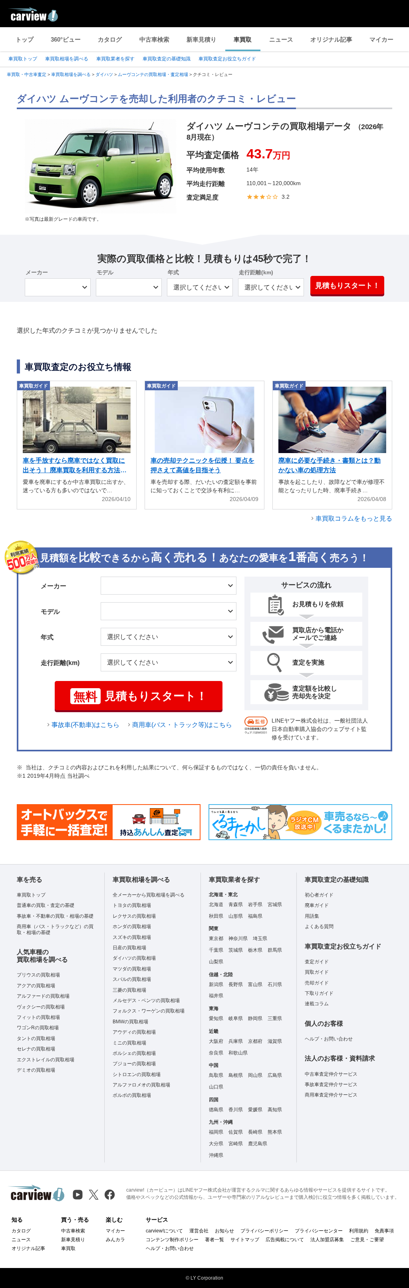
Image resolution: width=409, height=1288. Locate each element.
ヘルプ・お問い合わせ (329, 1039)
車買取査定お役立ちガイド (227, 59)
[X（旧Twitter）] (93, 1194)
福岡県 (216, 1132)
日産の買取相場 (129, 948)
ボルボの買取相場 (132, 1095)
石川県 (275, 984)
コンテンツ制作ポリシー (172, 1239)
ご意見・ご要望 (367, 1239)
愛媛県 (255, 1109)
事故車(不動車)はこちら (85, 724)
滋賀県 (275, 1041)
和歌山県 (238, 1053)
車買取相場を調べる (66, 59)
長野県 (235, 984)
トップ (25, 39)
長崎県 (255, 1132)
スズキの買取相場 (132, 937)
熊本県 (275, 1132)
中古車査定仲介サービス (331, 1074)
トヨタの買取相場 (132, 905)
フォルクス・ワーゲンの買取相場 (149, 1011)
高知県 (275, 1109)
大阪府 (216, 1041)
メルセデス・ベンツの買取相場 (146, 1000)
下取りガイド (319, 993)
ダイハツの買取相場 (134, 958)
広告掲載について (285, 1239)
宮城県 (275, 904)
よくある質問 (319, 926)
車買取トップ (22, 59)
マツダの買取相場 (132, 969)
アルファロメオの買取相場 (141, 1085)
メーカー (37, 272)
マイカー (381, 39)
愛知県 (216, 1018)
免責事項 (384, 1231)
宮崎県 (235, 1143)
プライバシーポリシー (264, 1231)
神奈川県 (238, 938)
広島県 (275, 1075)
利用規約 (358, 1231)
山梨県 (216, 962)
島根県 (235, 1075)
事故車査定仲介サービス (331, 1084)
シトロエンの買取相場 (137, 1074)
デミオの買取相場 (36, 1070)
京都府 (255, 1041)
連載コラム (317, 1003)
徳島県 (216, 1109)
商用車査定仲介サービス (331, 1095)
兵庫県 (235, 1041)
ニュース (281, 39)
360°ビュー (66, 39)
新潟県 (216, 984)
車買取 (243, 39)
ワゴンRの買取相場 (38, 1027)
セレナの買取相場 (36, 1049)
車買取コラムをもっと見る (354, 518)
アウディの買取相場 (134, 1032)
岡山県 (255, 1075)
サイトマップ (244, 1239)
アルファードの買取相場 (43, 996)
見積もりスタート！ (347, 286)
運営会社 (198, 1231)
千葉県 (216, 950)
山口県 (216, 1087)
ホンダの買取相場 (132, 926)
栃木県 (255, 950)
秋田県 (216, 916)
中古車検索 (154, 39)
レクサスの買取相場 (134, 916)
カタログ (110, 39)
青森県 (235, 904)
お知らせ (224, 1231)
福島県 (255, 916)
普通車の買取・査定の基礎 (45, 905)
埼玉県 (260, 938)
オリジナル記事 (331, 39)
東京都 (216, 938)
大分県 (216, 1143)
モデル (105, 272)
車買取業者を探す (115, 59)
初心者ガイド (319, 895)
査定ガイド (317, 962)
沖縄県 (216, 1155)
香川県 (235, 1109)
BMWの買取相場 (130, 1021)
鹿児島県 (257, 1143)
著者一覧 (214, 1239)
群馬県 (275, 950)
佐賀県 (235, 1132)
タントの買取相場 (36, 1038)
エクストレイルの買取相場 (45, 1059)
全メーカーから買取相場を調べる (149, 895)
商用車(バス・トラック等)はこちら (182, 724)
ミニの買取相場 (129, 1043)
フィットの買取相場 (38, 1017)
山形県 (235, 916)
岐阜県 (235, 1018)
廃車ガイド (317, 905)
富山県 (255, 984)
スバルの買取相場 (132, 979)
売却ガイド (317, 983)
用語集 (312, 916)
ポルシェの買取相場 (134, 1053)
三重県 (275, 1018)
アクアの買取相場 (36, 985)
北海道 (216, 904)
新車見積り (201, 39)
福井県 (216, 995)
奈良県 (216, 1053)
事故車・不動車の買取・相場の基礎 (55, 916)
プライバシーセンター (319, 1231)
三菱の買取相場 (129, 990)
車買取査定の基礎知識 (167, 59)
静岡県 (255, 1018)
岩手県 (255, 904)
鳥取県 (216, 1075)
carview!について (164, 1231)
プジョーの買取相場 (134, 1063)
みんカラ (115, 1239)
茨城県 (235, 950)
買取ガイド (317, 972)
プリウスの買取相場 (38, 975)
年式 (173, 272)
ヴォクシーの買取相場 (41, 1007)
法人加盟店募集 (327, 1239)
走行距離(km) (256, 272)
